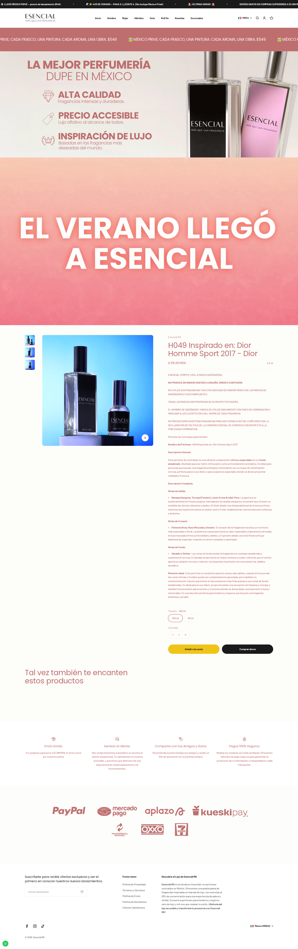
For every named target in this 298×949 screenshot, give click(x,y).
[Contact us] (5, 944)
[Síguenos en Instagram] (35, 926)
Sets (152, 18)
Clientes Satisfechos (133, 907)
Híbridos (139, 18)
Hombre (111, 18)
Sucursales (197, 18)
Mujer (125, 18)
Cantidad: (173, 627)
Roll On (165, 18)
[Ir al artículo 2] (30, 352)
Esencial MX (174, 336)
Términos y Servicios (133, 890)
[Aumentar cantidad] (185, 635)
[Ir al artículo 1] (30, 340)
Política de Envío (131, 895)
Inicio (98, 18)
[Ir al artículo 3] (30, 365)
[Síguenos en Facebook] (27, 926)
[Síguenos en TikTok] (43, 926)
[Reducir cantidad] (172, 635)
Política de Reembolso (134, 901)
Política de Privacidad (134, 884)
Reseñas (179, 18)
